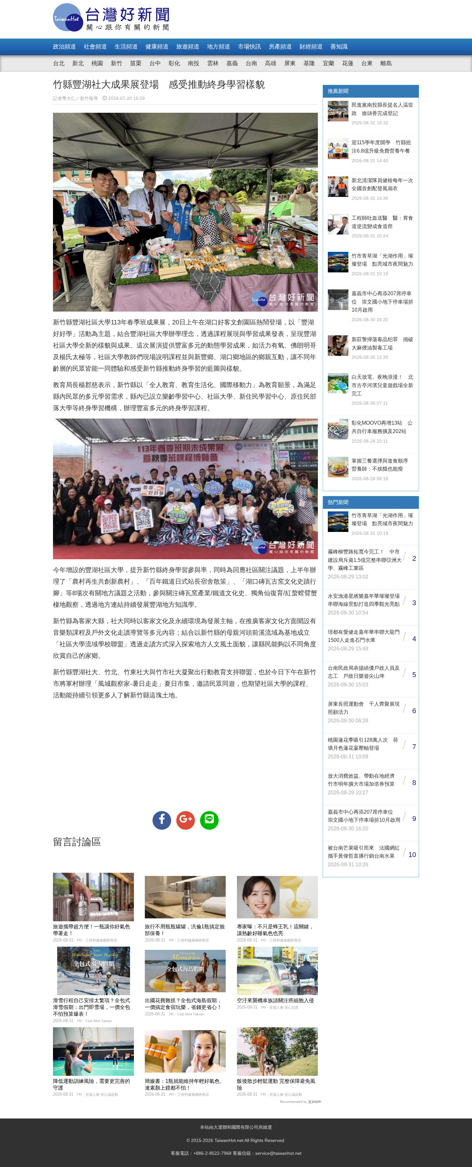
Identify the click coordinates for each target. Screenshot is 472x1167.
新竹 (116, 63)
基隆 (309, 63)
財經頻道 (311, 46)
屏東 (290, 63)
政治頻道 (64, 46)
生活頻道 (126, 46)
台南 (251, 63)
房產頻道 (280, 46)
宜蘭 (328, 63)
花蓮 (348, 63)
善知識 (339, 46)
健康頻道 (157, 46)
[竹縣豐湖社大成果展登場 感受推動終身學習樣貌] (161, 820)
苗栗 (136, 63)
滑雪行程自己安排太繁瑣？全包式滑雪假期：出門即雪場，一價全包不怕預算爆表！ (91, 1007)
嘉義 (232, 63)
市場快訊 (249, 46)
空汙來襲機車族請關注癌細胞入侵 (275, 1000)
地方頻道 (218, 46)
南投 (193, 63)
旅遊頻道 (187, 46)
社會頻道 (95, 46)
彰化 (174, 63)
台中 (155, 63)
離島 (386, 63)
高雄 (270, 63)
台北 (59, 63)
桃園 (97, 63)
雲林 (213, 63)
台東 (367, 63)
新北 (78, 63)
